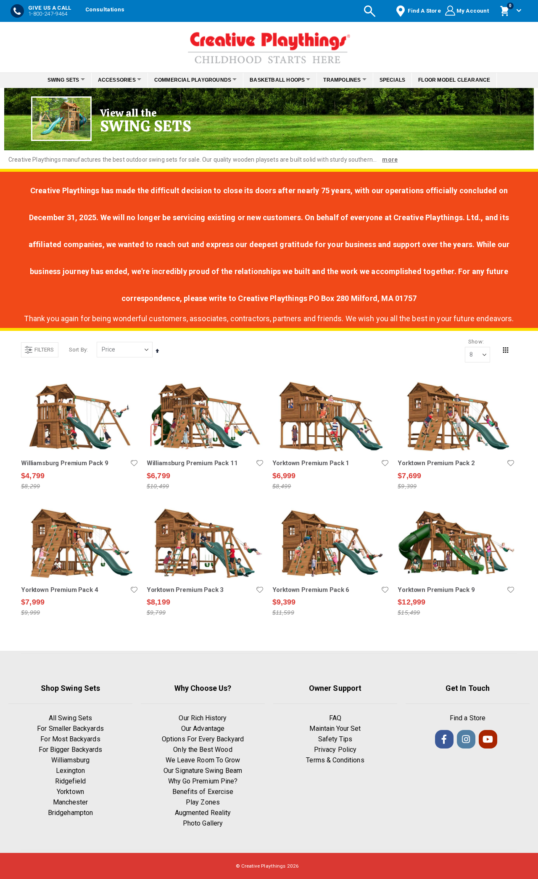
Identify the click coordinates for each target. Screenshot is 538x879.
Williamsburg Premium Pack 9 (64, 463)
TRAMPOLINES (349, 80)
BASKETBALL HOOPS (279, 80)
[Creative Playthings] (269, 45)
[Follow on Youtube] (488, 739)
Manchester (70, 802)
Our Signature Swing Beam (203, 771)
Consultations (104, 9)
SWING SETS (52, 80)
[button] (134, 463)
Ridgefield (70, 781)
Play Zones (203, 802)
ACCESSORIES (110, 80)
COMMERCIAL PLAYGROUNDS (190, 80)
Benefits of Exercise (202, 792)
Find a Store (467, 718)
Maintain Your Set (335, 728)
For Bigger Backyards (70, 750)
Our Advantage (202, 728)
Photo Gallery (203, 823)
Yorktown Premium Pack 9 (436, 590)
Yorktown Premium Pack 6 (311, 590)
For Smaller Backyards (70, 728)
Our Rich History (203, 718)
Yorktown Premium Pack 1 (311, 463)
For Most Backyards (70, 739)
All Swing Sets (70, 718)
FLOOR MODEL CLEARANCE (466, 80)
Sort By (78, 349)
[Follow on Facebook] (444, 739)
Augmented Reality (203, 813)
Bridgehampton (70, 813)
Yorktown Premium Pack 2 (436, 463)
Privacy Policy (335, 750)
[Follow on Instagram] (466, 739)
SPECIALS (404, 80)
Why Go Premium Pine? (202, 781)
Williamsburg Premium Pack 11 (192, 463)
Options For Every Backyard (203, 739)
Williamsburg (70, 760)
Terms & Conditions (335, 760)
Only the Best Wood (202, 750)
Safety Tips (335, 739)
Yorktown (70, 792)
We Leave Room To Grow (203, 760)
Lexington (70, 771)
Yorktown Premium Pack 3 (185, 590)
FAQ (335, 718)
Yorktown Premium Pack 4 (59, 590)
